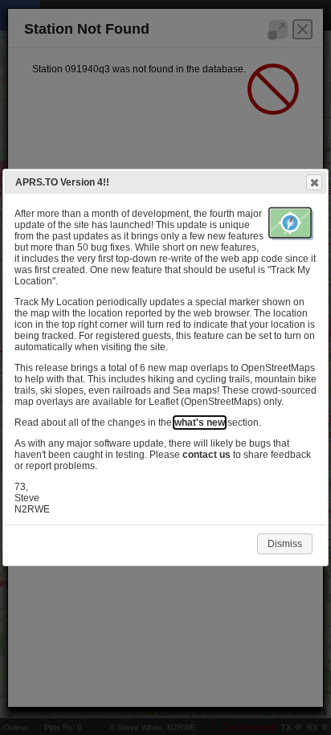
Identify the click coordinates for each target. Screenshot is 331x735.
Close (314, 182)
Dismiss (285, 543)
